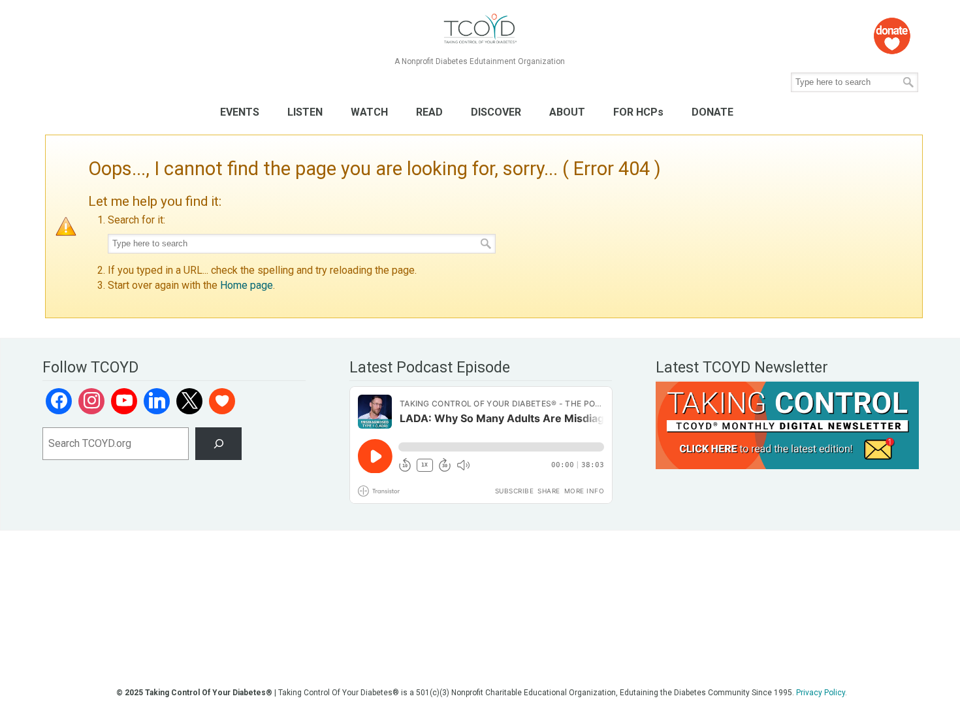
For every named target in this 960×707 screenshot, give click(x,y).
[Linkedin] (156, 401)
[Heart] (222, 401)
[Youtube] (124, 401)
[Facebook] (58, 401)
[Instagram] (91, 401)
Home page (246, 285)
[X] (189, 401)
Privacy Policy (820, 692)
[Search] (218, 443)
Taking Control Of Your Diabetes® (479, 29)
